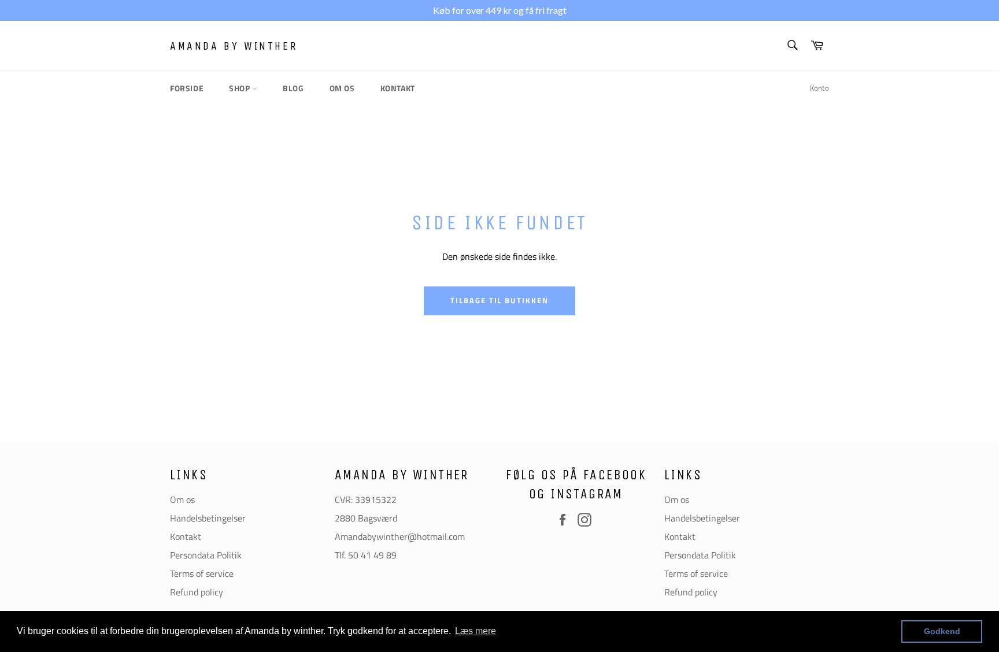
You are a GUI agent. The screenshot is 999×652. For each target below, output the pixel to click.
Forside (187, 88)
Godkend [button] (942, 631)
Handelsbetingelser (208, 518)
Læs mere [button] (475, 631)
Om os (342, 88)
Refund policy (196, 592)
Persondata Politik (206, 555)
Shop (240, 88)
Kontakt (397, 88)
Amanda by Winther (234, 46)
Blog (293, 88)
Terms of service (202, 573)
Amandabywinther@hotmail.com (400, 536)
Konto (819, 88)
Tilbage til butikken (499, 300)
